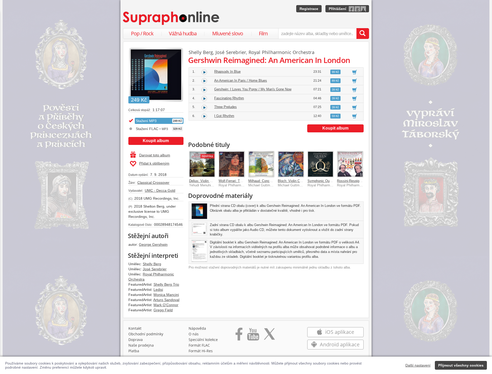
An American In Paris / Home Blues (240, 80)
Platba (133, 350)
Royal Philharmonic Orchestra (281, 52)
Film (263, 33)
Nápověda (197, 328)
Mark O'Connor (165, 305)
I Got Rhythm (224, 116)
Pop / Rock (142, 33)
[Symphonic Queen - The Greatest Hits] (320, 164)
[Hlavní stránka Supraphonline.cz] (171, 18)
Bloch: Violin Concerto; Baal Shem (303, 181)
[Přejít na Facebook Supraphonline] (239, 335)
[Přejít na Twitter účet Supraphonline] (269, 335)
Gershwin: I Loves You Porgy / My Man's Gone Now (252, 89)
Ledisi (158, 289)
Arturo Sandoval (166, 300)
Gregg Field (163, 310)
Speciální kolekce (203, 339)
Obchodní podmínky (145, 334)
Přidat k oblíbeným (154, 163)
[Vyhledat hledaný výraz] (362, 33)
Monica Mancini (166, 295)
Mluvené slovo (227, 33)
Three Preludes (225, 107)
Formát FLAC (199, 345)
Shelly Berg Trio (166, 284)
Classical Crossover (153, 182)
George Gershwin (153, 244)
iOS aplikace (339, 331)
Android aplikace (339, 344)
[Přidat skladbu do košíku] (354, 72)
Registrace (309, 9)
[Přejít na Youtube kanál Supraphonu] (253, 335)
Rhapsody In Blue (227, 71)
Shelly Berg (152, 264)
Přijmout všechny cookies (461, 365)
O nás (194, 334)
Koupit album (156, 140)
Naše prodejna (141, 345)
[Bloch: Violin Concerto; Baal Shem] (290, 164)
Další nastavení (417, 365)
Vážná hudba (183, 33)
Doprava (135, 339)
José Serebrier (155, 269)
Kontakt (134, 328)
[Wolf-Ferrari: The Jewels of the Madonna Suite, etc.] (231, 164)
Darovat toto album (154, 155)
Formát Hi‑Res (201, 350)
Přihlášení (337, 9)
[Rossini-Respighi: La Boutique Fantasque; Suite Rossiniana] (350, 164)
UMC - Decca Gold (160, 190)
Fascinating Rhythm (229, 98)
